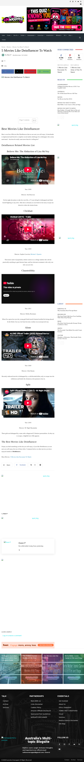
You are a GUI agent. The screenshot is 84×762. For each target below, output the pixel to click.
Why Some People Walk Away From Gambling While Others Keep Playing (69, 317)
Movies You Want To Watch (20, 47)
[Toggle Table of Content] (33, 120)
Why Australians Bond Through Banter (67, 310)
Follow (70, 55)
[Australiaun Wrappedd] (10, 740)
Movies (9, 47)
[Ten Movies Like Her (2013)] (52, 669)
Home (3, 47)
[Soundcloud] (78, 1)
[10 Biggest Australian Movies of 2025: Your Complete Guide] (10, 669)
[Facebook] (70, 1)
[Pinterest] (75, 1)
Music (59, 321)
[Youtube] (80, 4)
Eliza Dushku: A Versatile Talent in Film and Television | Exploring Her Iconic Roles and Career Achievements (69, 111)
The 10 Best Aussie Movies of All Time (67, 93)
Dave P (9, 55)
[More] (40, 465)
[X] (80, 1)
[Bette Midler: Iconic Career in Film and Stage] (73, 669)
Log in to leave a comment (12, 635)
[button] (80, 37)
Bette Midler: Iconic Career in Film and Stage (69, 104)
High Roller (62, 314)
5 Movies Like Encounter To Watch (20, 457)
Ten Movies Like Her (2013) (65, 99)
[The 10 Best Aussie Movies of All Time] (31, 669)
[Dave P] (3, 55)
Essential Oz (62, 308)
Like (61, 55)
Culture (60, 335)
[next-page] (62, 117)
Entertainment (63, 84)
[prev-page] (59, 117)
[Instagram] (73, 1)
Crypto (60, 328)
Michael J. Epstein (36, 254)
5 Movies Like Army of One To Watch (76, 70)
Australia (61, 91)
